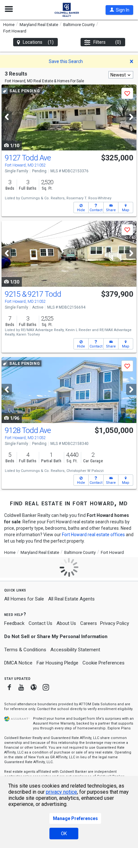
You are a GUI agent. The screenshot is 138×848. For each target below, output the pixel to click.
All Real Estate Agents (71, 599)
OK (64, 833)
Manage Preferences (75, 818)
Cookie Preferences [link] (103, 663)
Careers (88, 623)
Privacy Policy (114, 623)
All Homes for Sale (24, 599)
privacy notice (61, 792)
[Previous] (7, 116)
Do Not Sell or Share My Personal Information (56, 636)
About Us (66, 623)
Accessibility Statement (75, 650)
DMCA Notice (18, 663)
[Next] (131, 116)
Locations (38, 42)
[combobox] (120, 74)
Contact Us (40, 623)
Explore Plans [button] (119, 728)
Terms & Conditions (25, 650)
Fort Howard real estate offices (93, 534)
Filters (107, 42)
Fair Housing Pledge (57, 663)
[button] (119, 10)
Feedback (14, 623)
